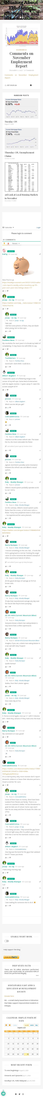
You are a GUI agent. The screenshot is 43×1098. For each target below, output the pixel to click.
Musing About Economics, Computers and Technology (21, 11)
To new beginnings (11, 1070)
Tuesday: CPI (11, 121)
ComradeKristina (20, 797)
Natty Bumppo (20, 578)
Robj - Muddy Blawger (22, 505)
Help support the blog (11, 949)
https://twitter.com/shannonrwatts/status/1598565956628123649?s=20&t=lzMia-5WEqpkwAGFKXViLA (21, 771)
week (32, 1025)
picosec (17, 419)
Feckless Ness (19, 361)
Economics (21, 50)
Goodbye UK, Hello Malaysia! (15, 1081)
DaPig (4, 254)
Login (38, 227)
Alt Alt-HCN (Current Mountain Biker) (20, 615)
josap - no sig (19, 320)
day (36, 1025)
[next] (9, 1025)
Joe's (37, 975)
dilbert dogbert (20, 401)
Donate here (9, 996)
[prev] (6, 1025)
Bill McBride (12, 85)
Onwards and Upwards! (13, 1075)
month (27, 1025)
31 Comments (29, 70)
